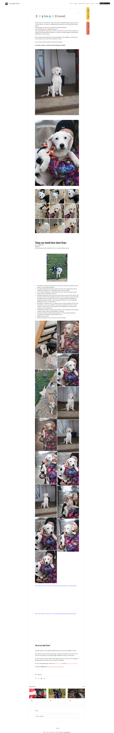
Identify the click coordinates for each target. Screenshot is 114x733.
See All (83, 686)
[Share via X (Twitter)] (38, 678)
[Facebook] (58, 729)
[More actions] (78, 12)
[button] (75, 3)
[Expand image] (42, 196)
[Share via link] (44, 678)
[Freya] (37, 693)
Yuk (50, 700)
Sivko (70, 700)
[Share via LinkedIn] (41, 678)
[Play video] (57, 597)
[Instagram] (57, 729)
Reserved (39, 674)
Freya (32, 700)
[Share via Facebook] (35, 678)
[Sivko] (76, 693)
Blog (36, 674)
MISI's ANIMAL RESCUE (14, 4)
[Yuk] (57, 693)
